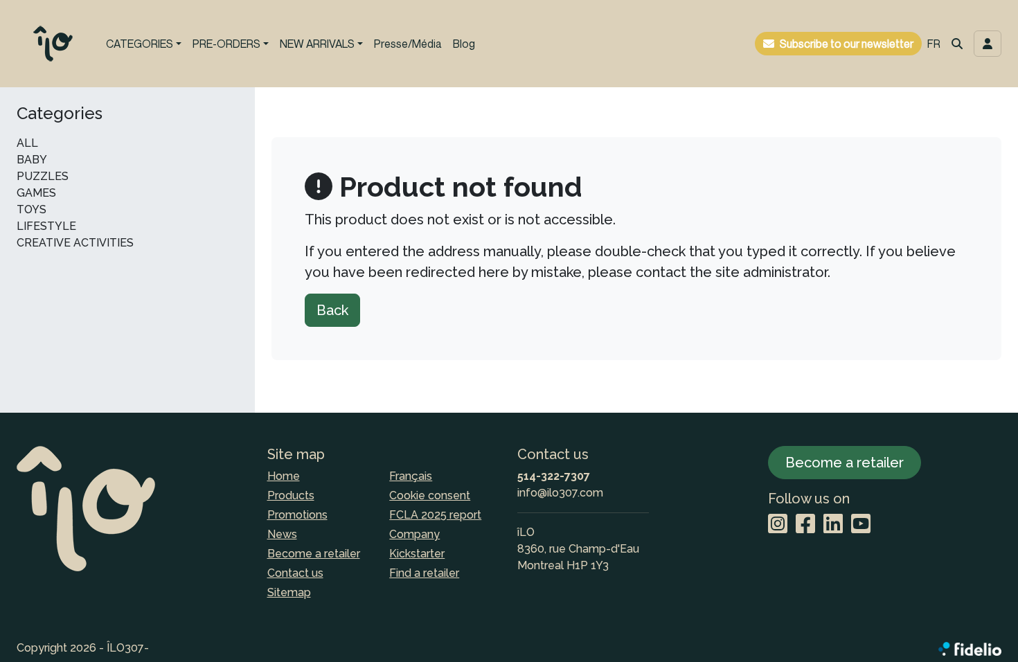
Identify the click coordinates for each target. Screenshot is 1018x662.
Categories (59, 113)
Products (290, 495)
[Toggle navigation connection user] (987, 43)
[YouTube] (860, 524)
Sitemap (289, 592)
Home (283, 476)
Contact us (295, 573)
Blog (464, 44)
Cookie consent (429, 495)
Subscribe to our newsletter (846, 44)
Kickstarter (417, 553)
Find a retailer (424, 573)
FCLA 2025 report (435, 514)
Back (332, 310)
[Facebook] (805, 524)
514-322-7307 (553, 476)
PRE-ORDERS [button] (226, 44)
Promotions (297, 514)
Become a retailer (313, 553)
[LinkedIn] (833, 524)
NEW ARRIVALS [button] (317, 44)
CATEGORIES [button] (139, 44)
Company (414, 534)
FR (933, 44)
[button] (957, 43)
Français (410, 476)
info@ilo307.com (560, 492)
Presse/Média (408, 44)
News (282, 534)
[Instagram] (777, 524)
